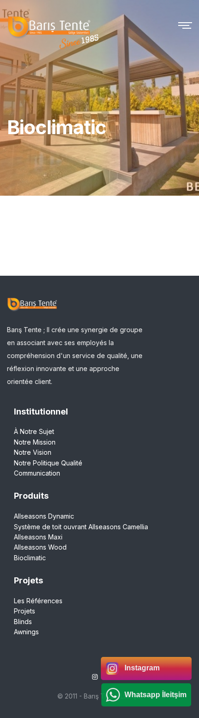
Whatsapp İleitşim (155, 695)
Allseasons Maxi (38, 537)
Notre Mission (35, 442)
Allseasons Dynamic (44, 516)
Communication (37, 473)
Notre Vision (32, 452)
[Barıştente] (48, 24)
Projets (24, 611)
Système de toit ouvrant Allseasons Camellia (81, 527)
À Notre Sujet (34, 431)
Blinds (23, 621)
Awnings (26, 632)
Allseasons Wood (40, 547)
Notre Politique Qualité (48, 463)
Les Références (38, 601)
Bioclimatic (30, 558)
